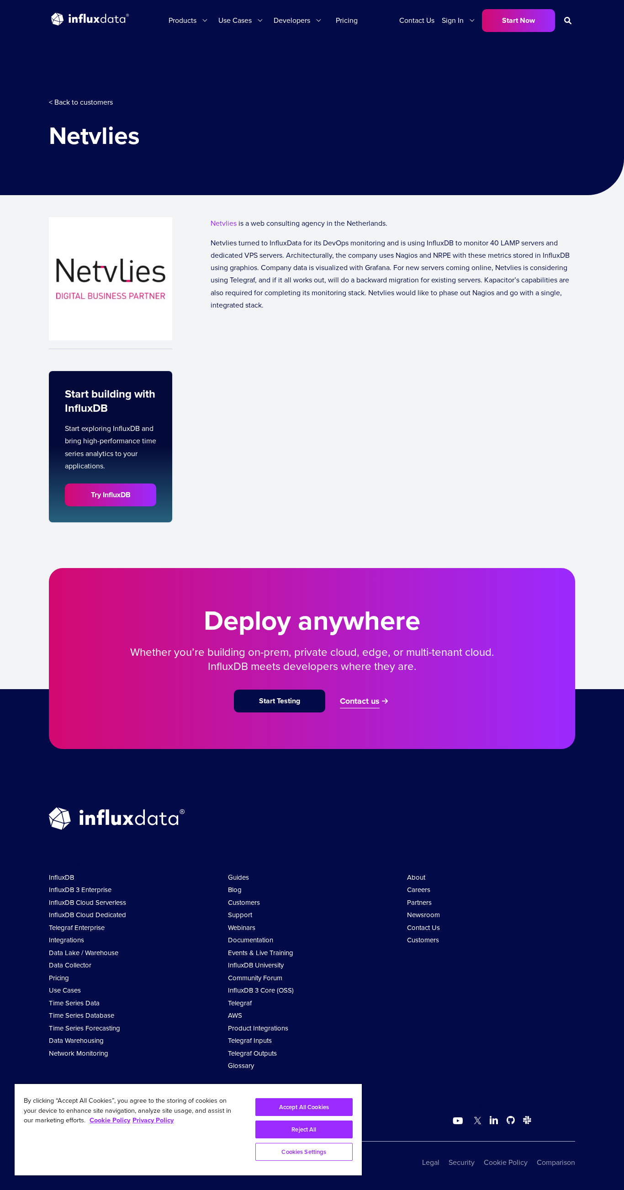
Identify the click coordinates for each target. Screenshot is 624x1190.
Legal (430, 1162)
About (416, 877)
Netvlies (224, 223)
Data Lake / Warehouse (83, 953)
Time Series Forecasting (84, 1028)
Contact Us (416, 20)
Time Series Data (74, 1003)
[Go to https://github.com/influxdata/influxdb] (511, 1122)
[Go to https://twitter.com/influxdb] (476, 1122)
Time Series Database (81, 1015)
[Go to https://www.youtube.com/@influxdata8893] (459, 1121)
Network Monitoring (78, 1053)
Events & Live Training (260, 953)
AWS (235, 1015)
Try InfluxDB (111, 494)
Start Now (518, 20)
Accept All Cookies (304, 1107)
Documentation (250, 940)
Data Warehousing (76, 1041)
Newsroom (423, 915)
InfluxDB (61, 877)
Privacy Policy (153, 1120)
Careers (418, 890)
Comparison (556, 1162)
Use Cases (65, 990)
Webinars (241, 928)
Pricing (347, 20)
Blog (235, 890)
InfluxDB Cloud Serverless (87, 903)
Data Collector (70, 965)
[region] (188, 1129)
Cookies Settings (303, 1152)
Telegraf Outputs (252, 1053)
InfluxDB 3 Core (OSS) (261, 990)
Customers (244, 903)
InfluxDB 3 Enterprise (80, 890)
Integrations (66, 940)
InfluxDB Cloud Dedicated (87, 915)
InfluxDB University (256, 965)
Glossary (241, 1066)
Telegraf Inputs (250, 1041)
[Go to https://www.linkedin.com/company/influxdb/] (494, 1120)
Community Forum (255, 978)
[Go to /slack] (525, 1122)
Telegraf (240, 1003)
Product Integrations (258, 1028)
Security (462, 1162)
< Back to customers (81, 102)
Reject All (303, 1129)
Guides (238, 877)
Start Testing (279, 701)
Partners (419, 903)
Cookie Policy (506, 1162)
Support (240, 915)
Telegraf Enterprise (77, 928)
